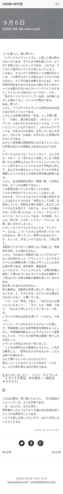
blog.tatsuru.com (18, 481)
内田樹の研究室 (12, 4)
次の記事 (56, 452)
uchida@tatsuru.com (43, 481)
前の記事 (6, 452)
